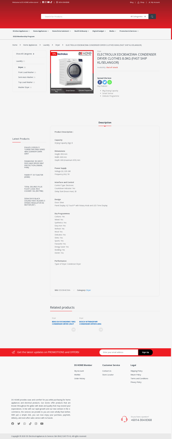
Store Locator (107, 374)
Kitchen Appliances (20, 31)
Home (14, 45)
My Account (155, 2)
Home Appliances (40, 31)
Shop (142, 2)
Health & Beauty (80, 31)
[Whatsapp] (109, 82)
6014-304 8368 (64, 2)
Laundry (46, 45)
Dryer (57, 45)
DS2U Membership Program (24, 36)
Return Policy (136, 374)
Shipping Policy (136, 371)
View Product (73, 329)
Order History (79, 378)
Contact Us (106, 371)
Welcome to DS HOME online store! (25, 2)
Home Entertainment (60, 31)
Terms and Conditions (139, 378)
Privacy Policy (136, 382)
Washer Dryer (25, 87)
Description (104, 122)
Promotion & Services (128, 31)
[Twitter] (104, 82)
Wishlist (77, 374)
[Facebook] (100, 82)
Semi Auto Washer (26, 77)
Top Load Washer (26, 82)
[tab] (104, 123)
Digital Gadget (98, 31)
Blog (131, 2)
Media (111, 31)
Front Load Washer (27, 72)
